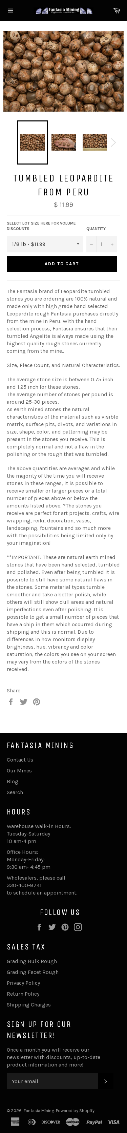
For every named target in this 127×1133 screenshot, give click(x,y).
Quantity (96, 228)
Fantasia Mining (39, 1110)
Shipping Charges (29, 1004)
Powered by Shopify (75, 1110)
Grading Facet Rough (33, 972)
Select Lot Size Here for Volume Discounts (41, 226)
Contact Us (20, 759)
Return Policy (23, 994)
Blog (12, 781)
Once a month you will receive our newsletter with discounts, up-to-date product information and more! (53, 1057)
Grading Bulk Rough (32, 961)
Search (15, 792)
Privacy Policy (23, 983)
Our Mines (19, 770)
